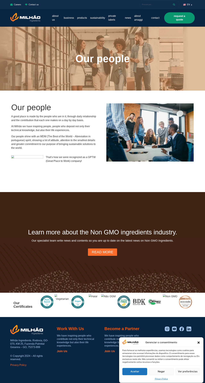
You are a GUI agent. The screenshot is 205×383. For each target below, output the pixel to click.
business (69, 17)
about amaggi (138, 18)
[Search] (174, 4)
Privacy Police (161, 379)
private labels (112, 18)
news (128, 17)
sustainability (97, 17)
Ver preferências (187, 371)
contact (155, 17)
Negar (161, 371)
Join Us (62, 351)
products (82, 17)
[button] (198, 342)
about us (55, 18)
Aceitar (135, 371)
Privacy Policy (18, 365)
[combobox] (154, 4)
